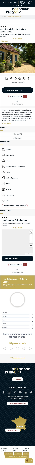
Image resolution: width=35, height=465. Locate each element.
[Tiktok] (24, 5)
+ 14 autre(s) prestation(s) (17, 82)
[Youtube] (19, 5)
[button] (15, 205)
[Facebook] (11, 5)
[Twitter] (16, 5)
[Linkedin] (21, 5)
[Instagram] (13, 5)
